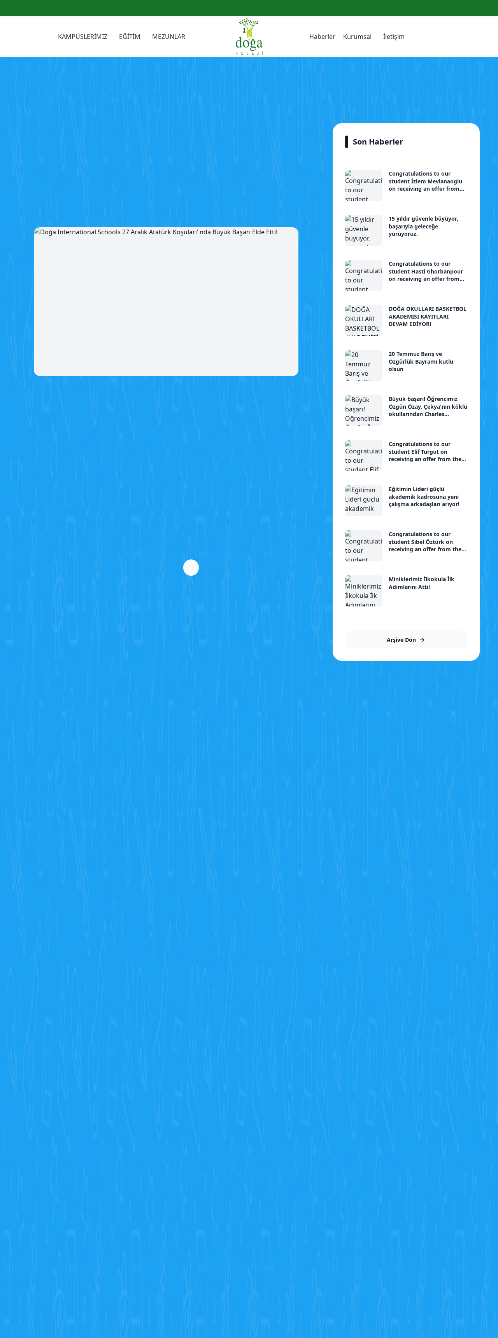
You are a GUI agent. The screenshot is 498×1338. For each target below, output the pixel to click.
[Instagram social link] (478, 8)
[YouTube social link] (487, 8)
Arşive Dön (401, 639)
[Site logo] (249, 36)
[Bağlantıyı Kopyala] (191, 567)
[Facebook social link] (468, 8)
